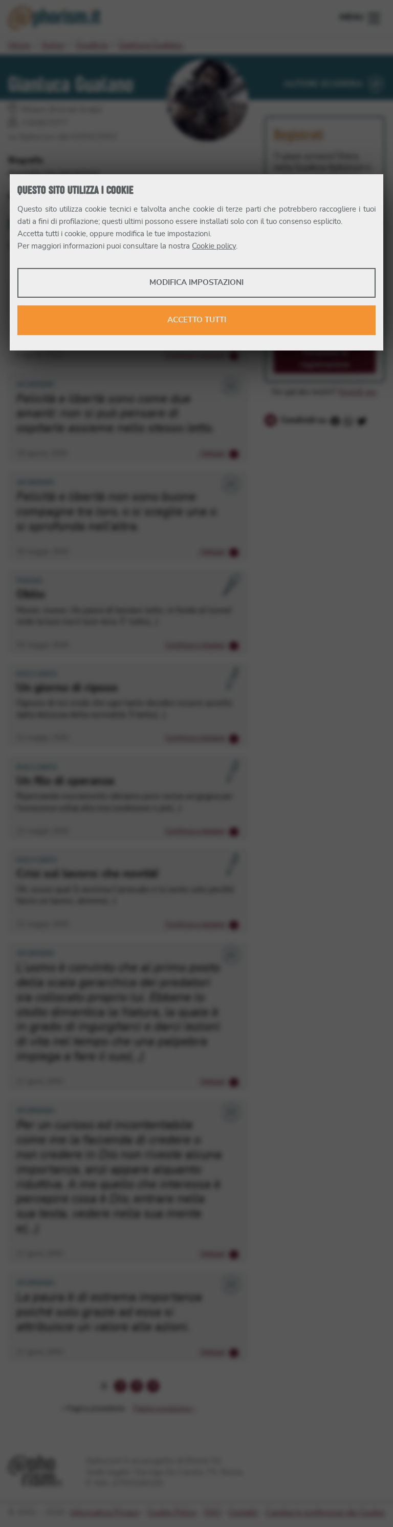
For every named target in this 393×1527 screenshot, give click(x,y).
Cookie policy (214, 246)
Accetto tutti (196, 320)
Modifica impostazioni (196, 282)
